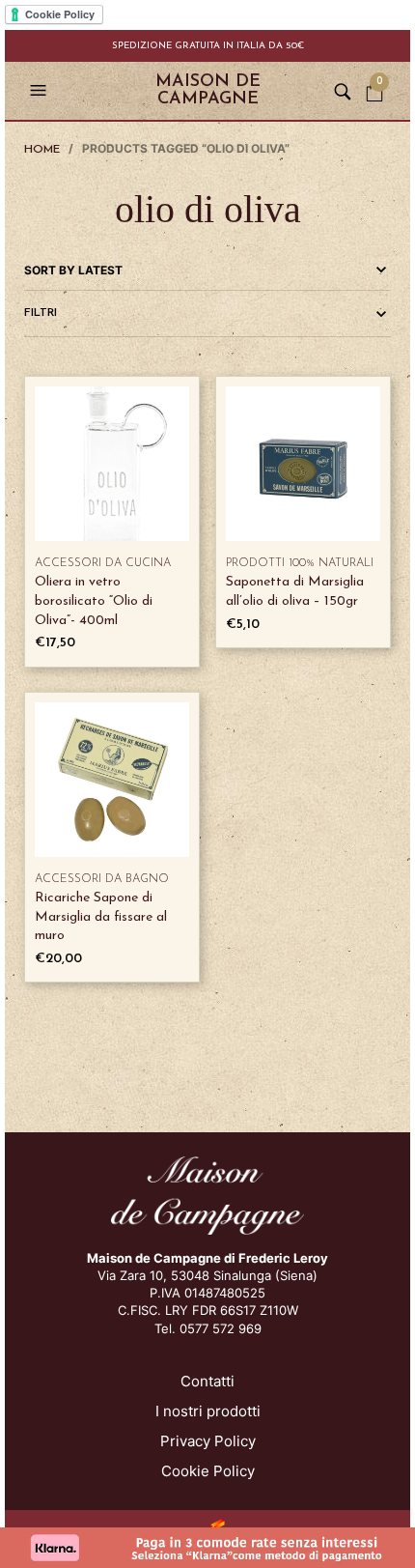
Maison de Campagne (208, 90)
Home (42, 150)
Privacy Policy (208, 1441)
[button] (40, 91)
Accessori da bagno (102, 879)
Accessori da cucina (103, 563)
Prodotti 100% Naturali (300, 563)
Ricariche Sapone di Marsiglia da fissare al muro (101, 917)
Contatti (207, 1381)
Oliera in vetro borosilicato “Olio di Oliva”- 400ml (93, 601)
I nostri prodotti (208, 1411)
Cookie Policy (208, 1471)
